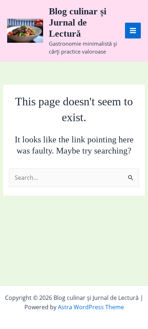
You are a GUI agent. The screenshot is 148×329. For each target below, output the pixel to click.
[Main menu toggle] (133, 30)
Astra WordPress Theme (91, 307)
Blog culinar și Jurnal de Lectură (77, 22)
